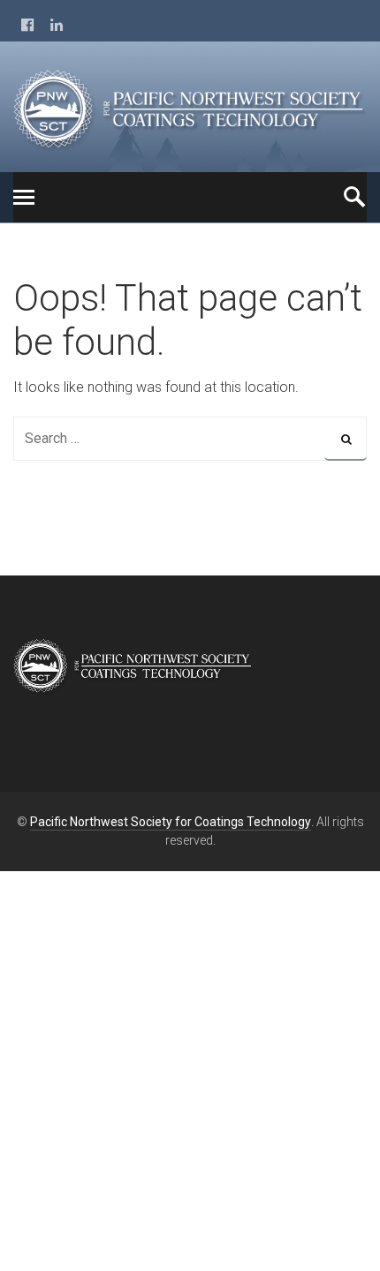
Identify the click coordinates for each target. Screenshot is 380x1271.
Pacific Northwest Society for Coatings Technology (170, 822)
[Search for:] (190, 438)
